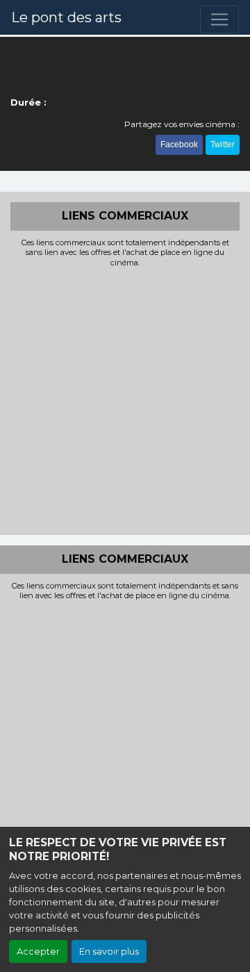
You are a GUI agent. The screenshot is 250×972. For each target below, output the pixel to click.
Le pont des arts (66, 17)
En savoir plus (109, 951)
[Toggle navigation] (219, 19)
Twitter (222, 144)
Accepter (38, 951)
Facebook (179, 144)
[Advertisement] (125, 399)
